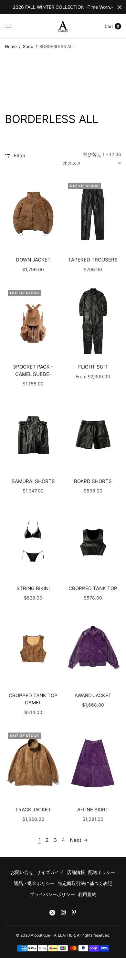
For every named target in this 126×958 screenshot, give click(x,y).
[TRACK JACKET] (33, 763)
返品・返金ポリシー (34, 883)
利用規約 (87, 894)
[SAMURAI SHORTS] (33, 435)
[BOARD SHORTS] (93, 435)
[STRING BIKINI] (33, 542)
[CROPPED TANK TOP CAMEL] (33, 649)
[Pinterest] (74, 913)
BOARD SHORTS (93, 481)
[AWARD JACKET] (93, 649)
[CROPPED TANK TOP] (93, 542)
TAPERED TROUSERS (93, 260)
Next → (79, 840)
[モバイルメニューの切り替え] (12, 26)
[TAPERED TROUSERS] (93, 214)
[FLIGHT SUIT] (93, 321)
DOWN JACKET (33, 260)
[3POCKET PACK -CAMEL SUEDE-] (33, 321)
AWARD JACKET (93, 695)
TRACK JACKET (33, 809)
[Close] (119, 7)
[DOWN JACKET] (33, 214)
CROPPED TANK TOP (92, 588)
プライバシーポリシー (52, 894)
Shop (28, 46)
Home (11, 46)
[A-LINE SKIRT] (93, 763)
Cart (109, 26)
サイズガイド (50, 872)
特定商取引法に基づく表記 (85, 883)
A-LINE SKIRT (93, 809)
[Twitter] (52, 913)
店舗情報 (76, 872)
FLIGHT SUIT (93, 367)
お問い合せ (22, 872)
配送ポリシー (101, 872)
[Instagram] (63, 913)
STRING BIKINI (33, 588)
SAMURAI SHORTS (33, 481)
